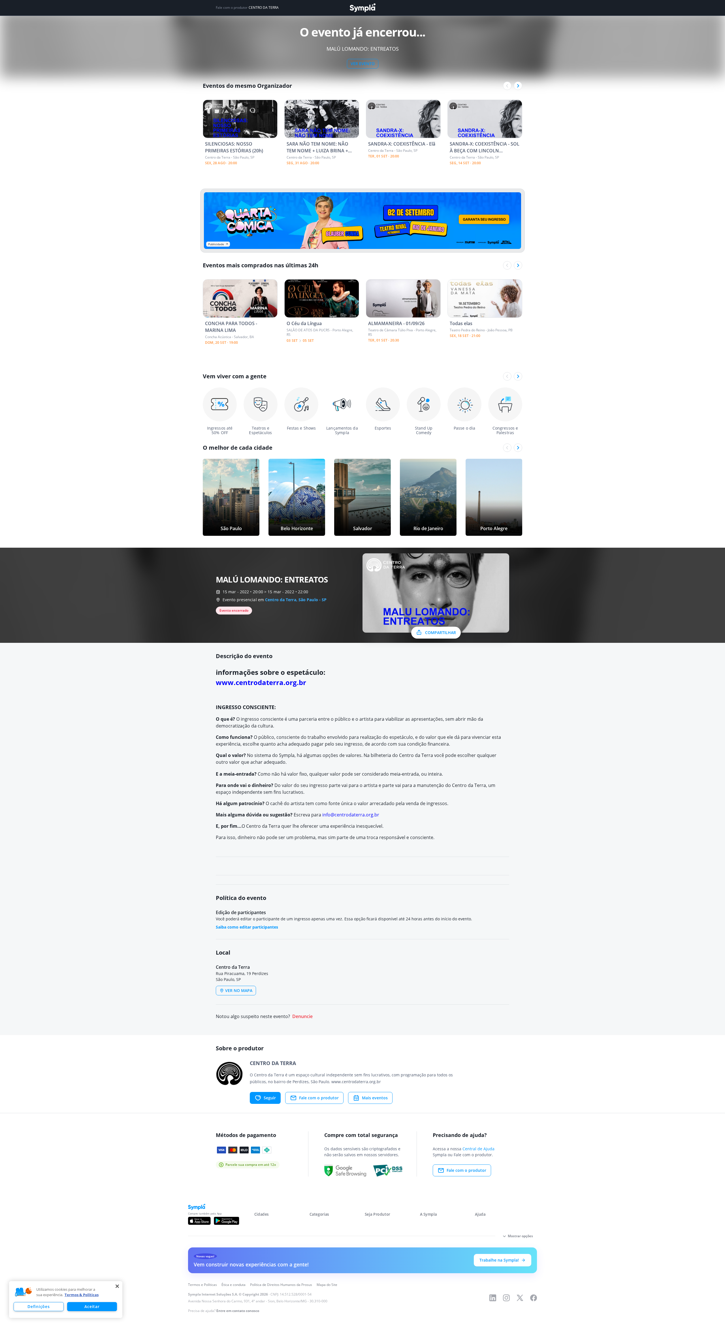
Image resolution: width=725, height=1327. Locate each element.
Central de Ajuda (478, 1148)
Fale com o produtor (319, 1097)
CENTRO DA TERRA (264, 8)
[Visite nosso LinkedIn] (492, 1297)
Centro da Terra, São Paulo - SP (296, 599)
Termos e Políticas (202, 1284)
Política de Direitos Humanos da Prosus (281, 1284)
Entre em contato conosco (237, 1310)
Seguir (270, 1097)
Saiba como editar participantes (247, 927)
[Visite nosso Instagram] (506, 1297)
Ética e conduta (233, 1284)
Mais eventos (375, 1097)
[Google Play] (226, 1221)
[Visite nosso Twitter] (520, 1297)
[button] (23, 1292)
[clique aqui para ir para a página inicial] (362, 7)
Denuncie (302, 1016)
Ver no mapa (238, 990)
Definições (38, 1306)
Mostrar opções (520, 1236)
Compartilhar (440, 632)
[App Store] (199, 1221)
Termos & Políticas (82, 1294)
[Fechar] (117, 1286)
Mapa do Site (327, 1284)
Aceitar (91, 1306)
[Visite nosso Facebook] (533, 1297)
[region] (65, 1299)
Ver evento (363, 63)
